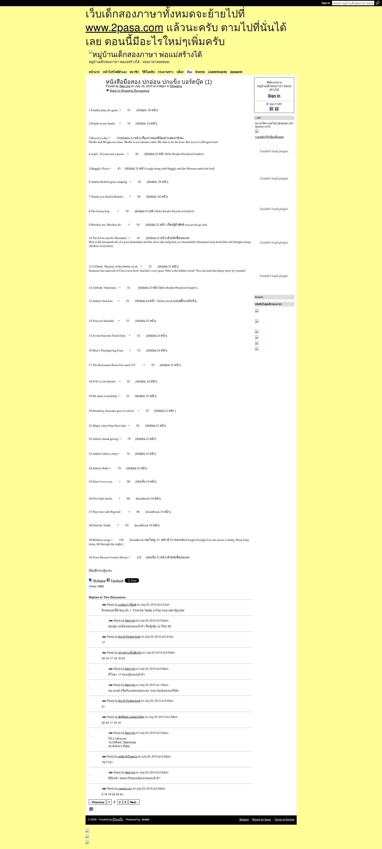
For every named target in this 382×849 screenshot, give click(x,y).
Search (378, 3)
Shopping (176, 86)
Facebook (117, 580)
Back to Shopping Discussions (129, 90)
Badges (244, 819)
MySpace (99, 580)
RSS (91, 809)
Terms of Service (284, 819)
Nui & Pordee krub (129, 636)
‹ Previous (97, 802)
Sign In (325, 3)
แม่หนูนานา (125, 788)
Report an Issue (261, 819)
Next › (134, 802)
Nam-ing (125, 86)
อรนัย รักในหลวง (127, 756)
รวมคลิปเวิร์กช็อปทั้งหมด (269, 137)
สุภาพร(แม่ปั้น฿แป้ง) (130, 652)
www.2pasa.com (124, 26)
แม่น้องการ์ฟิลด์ (127, 604)
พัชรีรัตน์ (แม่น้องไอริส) (131, 716)
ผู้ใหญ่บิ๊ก (118, 819)
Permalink (104, 605)
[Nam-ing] (96, 91)
